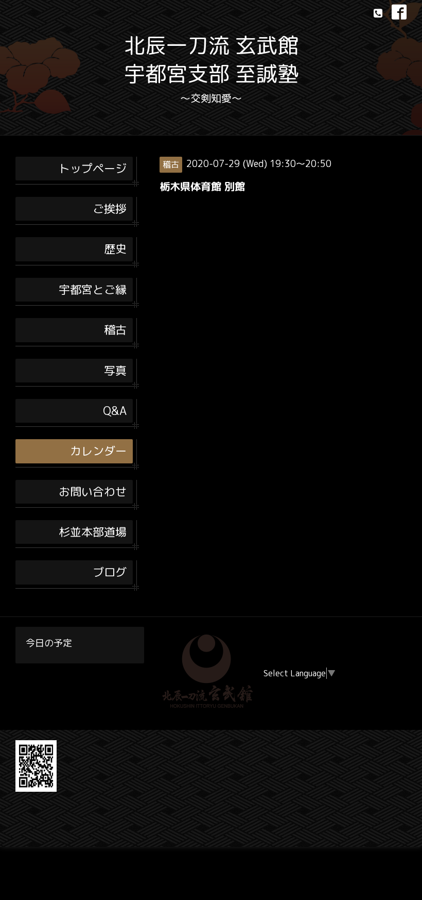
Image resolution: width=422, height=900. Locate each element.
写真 (115, 370)
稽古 (115, 330)
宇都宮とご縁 (93, 289)
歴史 (115, 249)
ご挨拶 (110, 208)
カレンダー (98, 451)
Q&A (115, 411)
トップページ (93, 168)
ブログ (110, 572)
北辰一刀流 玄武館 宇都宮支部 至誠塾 (211, 59)
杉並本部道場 (93, 532)
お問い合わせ (93, 491)
